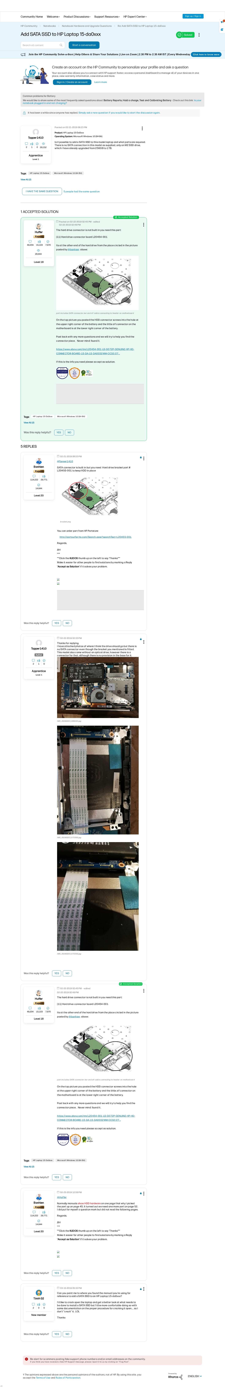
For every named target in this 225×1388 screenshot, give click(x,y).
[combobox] (43, 45)
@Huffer (62, 1197)
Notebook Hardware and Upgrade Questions (87, 25)
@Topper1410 (65, 461)
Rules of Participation (68, 1377)
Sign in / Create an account (72, 82)
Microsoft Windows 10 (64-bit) (68, 173)
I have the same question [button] (42, 191)
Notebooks (49, 25)
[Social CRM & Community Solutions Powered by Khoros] (175, 1376)
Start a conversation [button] (84, 45)
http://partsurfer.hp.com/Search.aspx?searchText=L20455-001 (96, 536)
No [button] (69, 432)
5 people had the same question (82, 191)
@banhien (73, 249)
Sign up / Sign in (193, 16)
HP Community (29, 25)
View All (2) (26, 179)
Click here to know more (206, 54)
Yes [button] (59, 432)
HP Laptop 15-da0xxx (39, 173)
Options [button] (200, 34)
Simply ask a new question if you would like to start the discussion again (119, 112)
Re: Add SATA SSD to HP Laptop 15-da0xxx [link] (142, 25)
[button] (141, 128)
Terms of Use (43, 1377)
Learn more (100, 82)
